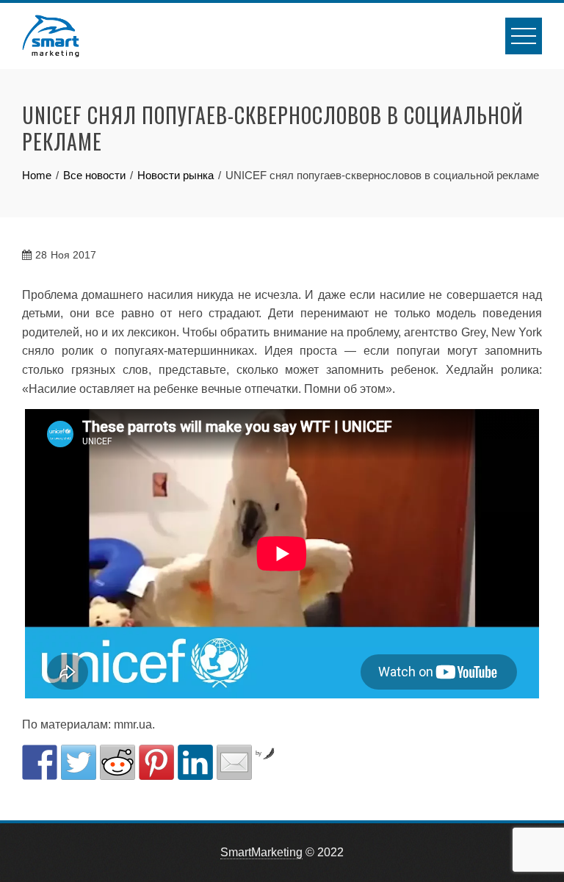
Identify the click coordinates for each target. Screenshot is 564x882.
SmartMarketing (261, 852)
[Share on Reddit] (117, 762)
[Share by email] (234, 762)
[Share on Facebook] (39, 762)
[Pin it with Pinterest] (156, 762)
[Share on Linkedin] (195, 762)
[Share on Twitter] (78, 762)
